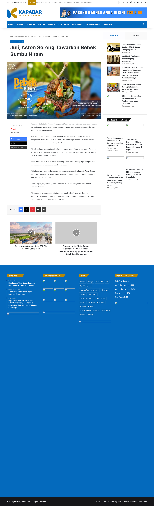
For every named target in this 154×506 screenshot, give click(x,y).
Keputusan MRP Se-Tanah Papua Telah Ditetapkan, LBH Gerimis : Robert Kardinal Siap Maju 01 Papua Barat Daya (132, 73)
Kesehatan (77, 24)
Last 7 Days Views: (122, 285)
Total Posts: (119, 297)
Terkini (20, 24)
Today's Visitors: (121, 281)
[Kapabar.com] (24, 12)
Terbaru (136, 35)
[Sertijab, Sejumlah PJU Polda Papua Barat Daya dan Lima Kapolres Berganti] (48, 283)
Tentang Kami (116, 502)
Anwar (82, 282)
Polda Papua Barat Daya (96, 302)
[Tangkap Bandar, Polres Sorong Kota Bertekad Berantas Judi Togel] (113, 87)
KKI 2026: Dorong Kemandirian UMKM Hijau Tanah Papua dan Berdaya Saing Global (115, 180)
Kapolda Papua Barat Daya (89, 290)
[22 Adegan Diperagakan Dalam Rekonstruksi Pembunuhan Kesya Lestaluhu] (113, 99)
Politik (41, 24)
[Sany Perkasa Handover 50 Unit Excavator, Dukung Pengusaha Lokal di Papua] (135, 130)
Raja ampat (106, 310)
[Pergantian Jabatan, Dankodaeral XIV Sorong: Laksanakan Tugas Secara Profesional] (115, 130)
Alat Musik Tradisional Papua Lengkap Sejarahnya (131, 58)
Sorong (90, 314)
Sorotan (31, 24)
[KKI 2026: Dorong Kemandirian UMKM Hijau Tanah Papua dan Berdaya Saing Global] (115, 164)
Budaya (90, 282)
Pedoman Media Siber (138, 502)
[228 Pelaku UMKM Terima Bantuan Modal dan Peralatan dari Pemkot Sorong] (70, 292)
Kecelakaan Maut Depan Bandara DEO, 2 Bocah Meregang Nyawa (131, 47)
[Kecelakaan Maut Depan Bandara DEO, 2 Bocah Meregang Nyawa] (113, 47)
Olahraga (107, 24)
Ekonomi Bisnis (92, 24)
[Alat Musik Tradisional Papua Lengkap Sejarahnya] (113, 59)
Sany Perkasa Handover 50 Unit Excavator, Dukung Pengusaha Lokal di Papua (134, 144)
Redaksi (126, 502)
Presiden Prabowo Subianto (89, 310)
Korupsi (82, 294)
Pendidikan (63, 24)
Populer (114, 35)
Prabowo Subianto (86, 306)
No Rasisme (101, 298)
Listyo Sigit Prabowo (87, 298)
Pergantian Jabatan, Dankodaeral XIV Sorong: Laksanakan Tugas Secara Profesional (115, 143)
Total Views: (120, 293)
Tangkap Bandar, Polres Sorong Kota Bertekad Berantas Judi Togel (131, 86)
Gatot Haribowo (85, 286)
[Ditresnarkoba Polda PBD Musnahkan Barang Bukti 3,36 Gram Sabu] (135, 161)
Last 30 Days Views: (123, 289)
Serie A (82, 314)
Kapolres (105, 290)
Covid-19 (99, 282)
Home (10, 24)
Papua (82, 302)
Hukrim (51, 24)
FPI (107, 282)
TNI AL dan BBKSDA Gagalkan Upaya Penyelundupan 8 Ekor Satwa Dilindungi (66, 2)
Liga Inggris (92, 294)
